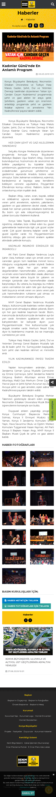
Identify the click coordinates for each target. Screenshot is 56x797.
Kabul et (28, 793)
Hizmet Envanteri (43, 716)
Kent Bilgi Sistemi (15, 743)
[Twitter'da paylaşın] (36, 26)
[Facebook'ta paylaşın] (30, 25)
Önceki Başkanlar (20, 704)
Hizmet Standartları (28, 720)
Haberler (30, 19)
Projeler (8, 731)
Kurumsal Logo (26, 716)
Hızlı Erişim (52, 408)
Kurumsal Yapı (11, 716)
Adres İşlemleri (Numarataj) (36, 743)
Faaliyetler (17, 731)
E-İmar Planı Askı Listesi (39, 747)
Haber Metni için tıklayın (22, 600)
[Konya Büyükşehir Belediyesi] (28, 4)
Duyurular (28, 731)
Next (30, 620)
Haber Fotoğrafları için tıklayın (28, 606)
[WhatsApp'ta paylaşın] (42, 25)
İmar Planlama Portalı (16, 747)
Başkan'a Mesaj (37, 704)
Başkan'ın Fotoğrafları (38, 700)
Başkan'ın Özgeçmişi (17, 700)
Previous (26, 620)
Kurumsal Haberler (43, 731)
